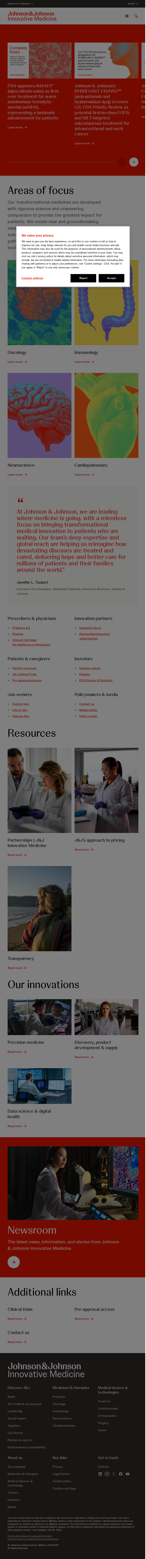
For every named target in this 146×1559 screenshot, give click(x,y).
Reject (83, 278)
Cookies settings (32, 278)
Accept (111, 278)
